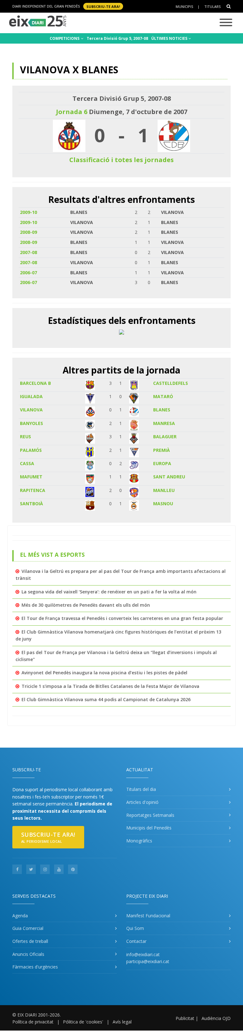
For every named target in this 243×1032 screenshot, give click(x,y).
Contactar (136, 941)
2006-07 (28, 273)
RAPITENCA (32, 490)
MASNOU (163, 504)
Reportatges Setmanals (150, 815)
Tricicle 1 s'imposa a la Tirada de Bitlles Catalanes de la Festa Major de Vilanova (110, 686)
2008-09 (28, 232)
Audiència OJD (216, 1018)
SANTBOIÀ (31, 504)
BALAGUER (165, 437)
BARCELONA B (35, 383)
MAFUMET (31, 477)
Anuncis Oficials (28, 954)
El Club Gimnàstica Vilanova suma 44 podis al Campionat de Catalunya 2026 (106, 699)
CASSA (27, 463)
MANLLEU (164, 490)
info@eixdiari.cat (143, 954)
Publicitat (185, 1018)
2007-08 (28, 252)
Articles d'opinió (142, 802)
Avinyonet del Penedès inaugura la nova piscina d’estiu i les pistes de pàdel (104, 673)
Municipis (184, 6)
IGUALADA (31, 396)
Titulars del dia (141, 789)
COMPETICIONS (65, 38)
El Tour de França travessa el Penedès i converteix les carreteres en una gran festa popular (122, 618)
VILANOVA (31, 410)
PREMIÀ (161, 450)
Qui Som (135, 928)
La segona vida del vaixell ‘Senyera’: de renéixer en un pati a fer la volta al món (109, 592)
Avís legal (122, 1022)
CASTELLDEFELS (170, 383)
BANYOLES (31, 423)
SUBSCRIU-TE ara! (103, 6)
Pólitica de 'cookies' (83, 1022)
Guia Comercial (27, 928)
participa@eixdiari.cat (147, 961)
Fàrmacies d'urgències (35, 967)
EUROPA (162, 463)
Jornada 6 (71, 111)
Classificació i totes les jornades (121, 159)
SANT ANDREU (169, 477)
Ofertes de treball (30, 941)
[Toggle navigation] (226, 23)
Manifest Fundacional (148, 916)
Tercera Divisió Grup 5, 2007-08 (117, 38)
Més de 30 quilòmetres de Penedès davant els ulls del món (86, 605)
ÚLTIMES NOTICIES (169, 38)
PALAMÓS (31, 450)
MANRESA (164, 423)
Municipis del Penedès (148, 828)
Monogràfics (139, 841)
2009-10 (28, 212)
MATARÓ (163, 396)
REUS (25, 437)
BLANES (161, 410)
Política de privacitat (32, 1022)
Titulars (212, 6)
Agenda (20, 916)
